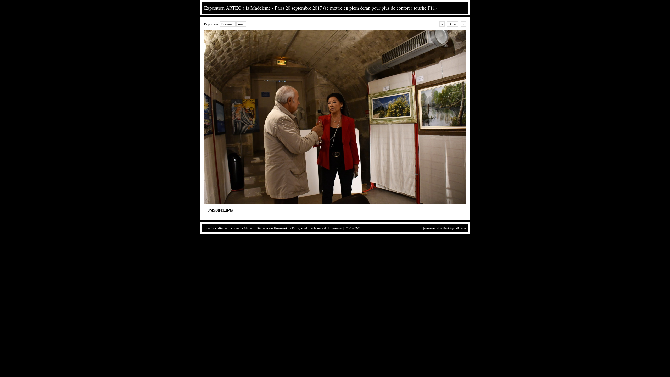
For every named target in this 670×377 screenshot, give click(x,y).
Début (452, 24)
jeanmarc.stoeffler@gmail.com (444, 228)
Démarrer (227, 24)
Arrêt (241, 24)
